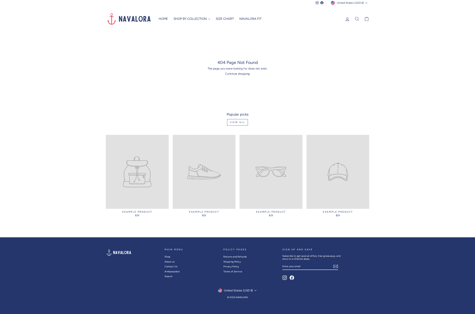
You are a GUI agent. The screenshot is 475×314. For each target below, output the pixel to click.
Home (163, 19)
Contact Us (171, 266)
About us (170, 261)
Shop (168, 256)
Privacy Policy (231, 266)
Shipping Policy (232, 261)
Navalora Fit (250, 19)
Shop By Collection (190, 19)
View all (237, 122)
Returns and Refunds (235, 256)
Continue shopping (237, 73)
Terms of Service (232, 271)
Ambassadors (172, 271)
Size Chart (225, 19)
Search (168, 276)
